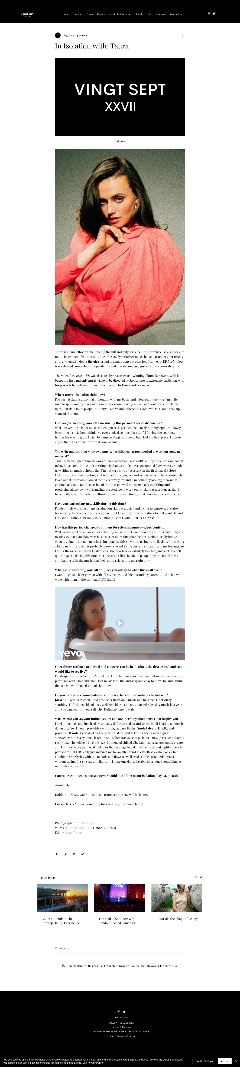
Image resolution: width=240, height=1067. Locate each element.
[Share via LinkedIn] (74, 853)
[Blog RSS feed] (220, 10)
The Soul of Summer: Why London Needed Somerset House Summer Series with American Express (118, 921)
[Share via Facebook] (56, 853)
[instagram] (209, 13)
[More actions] (183, 35)
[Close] (236, 1061)
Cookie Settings (204, 1061)
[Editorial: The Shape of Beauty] (176, 898)
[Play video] (120, 623)
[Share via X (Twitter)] (65, 853)
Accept (225, 1061)
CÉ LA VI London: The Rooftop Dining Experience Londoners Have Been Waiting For (63, 921)
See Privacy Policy (92, 1062)
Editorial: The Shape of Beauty (177, 919)
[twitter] (214, 13)
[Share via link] (82, 853)
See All (198, 877)
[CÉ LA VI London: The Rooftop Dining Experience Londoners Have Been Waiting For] (62, 898)
